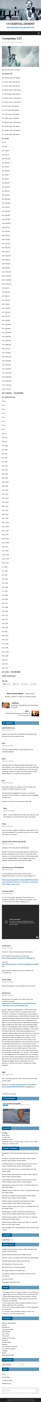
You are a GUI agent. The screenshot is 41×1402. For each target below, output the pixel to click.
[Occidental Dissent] (20, 19)
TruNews (4, 1351)
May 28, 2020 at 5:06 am (7, 844)
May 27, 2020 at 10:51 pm (7, 761)
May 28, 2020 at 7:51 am (7, 948)
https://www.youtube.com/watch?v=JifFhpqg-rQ (18, 958)
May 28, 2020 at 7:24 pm (7, 1074)
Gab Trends (5, 1334)
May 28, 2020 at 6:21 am (7, 893)
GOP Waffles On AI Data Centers (12, 1264)
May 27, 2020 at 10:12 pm (7, 730)
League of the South (8, 1338)
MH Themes (31, 1400)
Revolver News (6, 1342)
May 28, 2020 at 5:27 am (7, 870)
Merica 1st (5, 1340)
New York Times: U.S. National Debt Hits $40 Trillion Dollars (19, 1218)
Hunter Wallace (18, 42)
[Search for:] (20, 1390)
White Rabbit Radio (8, 1355)
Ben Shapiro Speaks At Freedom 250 (13, 1270)
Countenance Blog (7, 1329)
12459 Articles (30, 694)
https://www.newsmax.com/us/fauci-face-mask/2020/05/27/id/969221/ (19, 1086)
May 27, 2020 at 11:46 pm (7, 783)
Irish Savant (5, 1336)
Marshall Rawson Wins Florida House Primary (16, 1261)
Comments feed (7, 1380)
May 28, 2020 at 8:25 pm (8, 811)
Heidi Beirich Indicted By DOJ (11, 1282)
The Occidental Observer (9, 1346)
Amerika (4, 1325)
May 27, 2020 (7, 42)
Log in (4, 1374)
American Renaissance (9, 1323)
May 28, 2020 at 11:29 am (7, 982)
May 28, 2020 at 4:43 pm (7, 995)
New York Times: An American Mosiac (13, 1267)
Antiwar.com (6, 1327)
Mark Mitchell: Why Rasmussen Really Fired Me (16, 1255)
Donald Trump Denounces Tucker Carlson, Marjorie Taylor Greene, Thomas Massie (19, 1159)
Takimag (4, 1344)
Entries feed (6, 1377)
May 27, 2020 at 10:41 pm (7, 745)
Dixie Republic (6, 1331)
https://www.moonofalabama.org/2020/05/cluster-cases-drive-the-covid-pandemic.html (19, 1004)
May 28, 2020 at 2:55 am (7, 826)
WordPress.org (6, 1383)
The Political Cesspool (8, 1349)
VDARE (4, 1353)
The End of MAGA (7, 1279)
